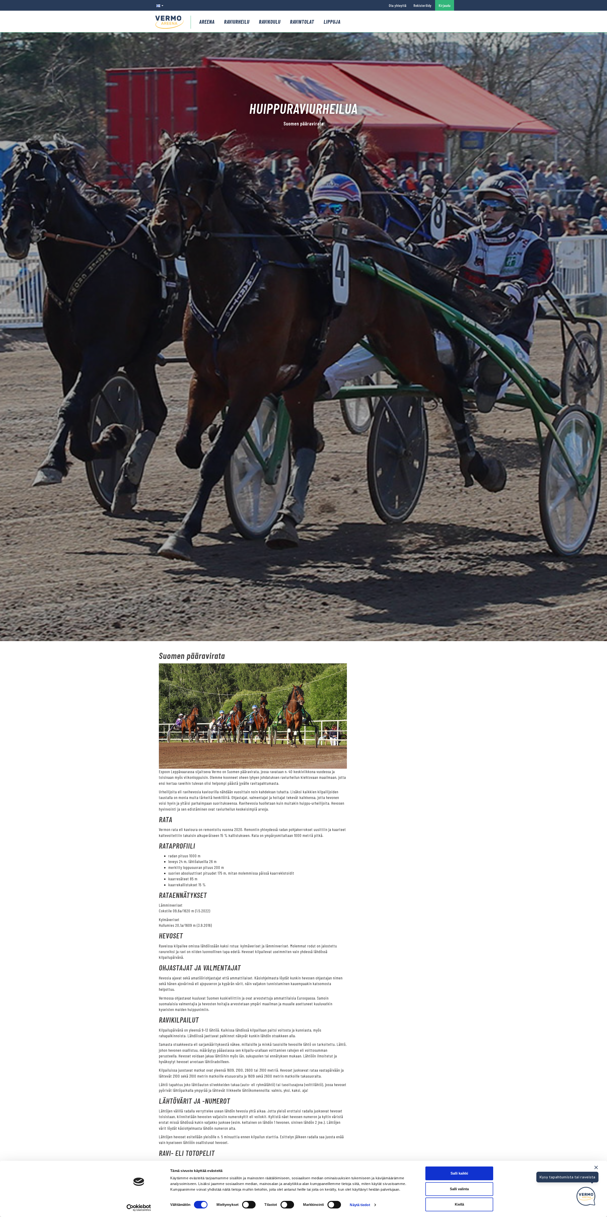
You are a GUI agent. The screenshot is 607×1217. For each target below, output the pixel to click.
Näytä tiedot (360, 1205)
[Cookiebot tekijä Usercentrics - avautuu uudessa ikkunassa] (139, 1207)
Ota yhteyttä (397, 5)
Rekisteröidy (423, 5)
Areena (207, 21)
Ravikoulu (270, 21)
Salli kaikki (459, 1173)
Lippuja (332, 21)
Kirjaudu (445, 5)
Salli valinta (459, 1189)
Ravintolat (302, 21)
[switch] (249, 1204)
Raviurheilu (236, 21)
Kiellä (459, 1204)
